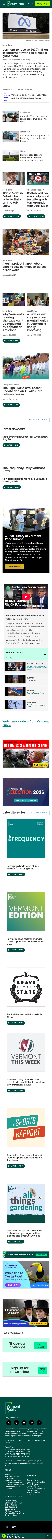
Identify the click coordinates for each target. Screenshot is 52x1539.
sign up (42, 1370)
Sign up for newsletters (19, 1370)
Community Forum (13, 1483)
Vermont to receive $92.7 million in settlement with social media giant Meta (25, 53)
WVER (28, 1454)
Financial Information (14, 1513)
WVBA (18, 1449)
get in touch (40, 1345)
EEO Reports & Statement (11, 1508)
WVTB (23, 1454)
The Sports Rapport (35, 190)
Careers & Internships (14, 1485)
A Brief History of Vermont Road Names (23, 537)
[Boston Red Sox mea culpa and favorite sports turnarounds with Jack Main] (38, 178)
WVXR (12, 1454)
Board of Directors (13, 1481)
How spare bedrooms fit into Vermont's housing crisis (25, 480)
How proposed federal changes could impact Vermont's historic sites (31, 157)
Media (22, 151)
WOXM (12, 1449)
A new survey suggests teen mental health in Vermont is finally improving (37, 322)
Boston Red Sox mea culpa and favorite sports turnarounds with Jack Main (38, 199)
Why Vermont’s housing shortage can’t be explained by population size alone (13, 322)
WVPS (7, 1454)
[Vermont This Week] (26, 1052)
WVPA (29, 1452)
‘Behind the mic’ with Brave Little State (24, 1016)
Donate (43, 4)
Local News (7, 45)
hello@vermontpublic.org (21, 1463)
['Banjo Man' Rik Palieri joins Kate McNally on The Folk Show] (14, 178)
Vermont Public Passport (34, 1493)
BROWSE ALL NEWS (38, 420)
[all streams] (48, 1536)
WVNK (23, 1449)
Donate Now (32, 1480)
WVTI (7, 1449)
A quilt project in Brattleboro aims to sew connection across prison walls (24, 267)
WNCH (23, 1452)
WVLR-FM (16, 1456)
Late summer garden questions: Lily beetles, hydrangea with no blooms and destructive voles (24, 1233)
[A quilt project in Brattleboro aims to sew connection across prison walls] (26, 242)
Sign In (30, 3)
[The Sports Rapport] (26, 1127)
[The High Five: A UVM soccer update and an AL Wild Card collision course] (26, 366)
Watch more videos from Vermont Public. (26, 723)
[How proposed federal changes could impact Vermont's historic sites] (11, 155)
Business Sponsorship (36, 1488)
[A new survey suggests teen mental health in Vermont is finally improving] (38, 299)
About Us (9, 1475)
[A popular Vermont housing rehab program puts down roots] (11, 116)
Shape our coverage (17, 1345)
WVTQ (29, 1449)
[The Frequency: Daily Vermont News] (26, 838)
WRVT (12, 1452)
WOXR (18, 1452)
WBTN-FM (25, 1456)
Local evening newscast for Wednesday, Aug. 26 (25, 438)
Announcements (12, 1477)
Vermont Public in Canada (13, 1488)
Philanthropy (32, 1484)
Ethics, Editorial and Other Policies (13, 1504)
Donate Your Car (34, 1490)
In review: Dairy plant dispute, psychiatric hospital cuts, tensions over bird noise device (26, 1082)
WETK (18, 1454)
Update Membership (36, 1482)
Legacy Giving (33, 1486)
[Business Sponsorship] (26, 1254)
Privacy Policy (11, 1501)
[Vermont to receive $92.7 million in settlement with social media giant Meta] (26, 26)
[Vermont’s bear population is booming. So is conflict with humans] (11, 136)
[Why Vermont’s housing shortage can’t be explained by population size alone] (14, 299)
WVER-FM (8, 1456)
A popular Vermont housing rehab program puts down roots (33, 119)
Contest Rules (11, 1515)
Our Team (9, 1479)
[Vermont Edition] (26, 911)
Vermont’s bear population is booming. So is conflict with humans (34, 138)
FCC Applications (12, 1511)
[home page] (12, 1408)
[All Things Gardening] (26, 1203)
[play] (3, 1536)
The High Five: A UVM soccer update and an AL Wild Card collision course (22, 391)
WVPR (7, 1452)
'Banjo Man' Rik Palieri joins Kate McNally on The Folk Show (13, 199)
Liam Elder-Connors (11, 59)
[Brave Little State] (26, 987)
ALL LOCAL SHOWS (38, 813)
